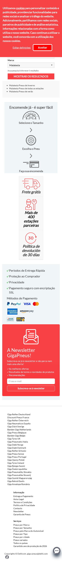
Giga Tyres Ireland (15, 463)
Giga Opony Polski (16, 460)
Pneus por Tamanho (22, 528)
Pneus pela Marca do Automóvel (28, 531)
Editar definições (22, 47)
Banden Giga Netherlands (19, 429)
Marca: (11, 60)
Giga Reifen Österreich (18, 420)
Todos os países (20, 543)
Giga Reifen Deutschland (18, 414)
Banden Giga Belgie (16, 435)
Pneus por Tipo (20, 534)
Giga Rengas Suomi (16, 466)
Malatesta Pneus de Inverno (22, 85)
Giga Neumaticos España (18, 423)
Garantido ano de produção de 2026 (30, 546)
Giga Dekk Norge (15, 444)
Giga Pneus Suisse (15, 454)
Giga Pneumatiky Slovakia (19, 472)
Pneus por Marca (21, 525)
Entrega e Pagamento (23, 496)
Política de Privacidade (24, 505)
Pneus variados (20, 540)
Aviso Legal (18, 499)
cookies (20, 8)
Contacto (17, 508)
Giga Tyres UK (13, 438)
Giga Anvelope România (18, 484)
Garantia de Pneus (21, 514)
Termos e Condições (22, 502)
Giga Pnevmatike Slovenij (19, 475)
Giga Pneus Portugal (16, 457)
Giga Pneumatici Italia (17, 441)
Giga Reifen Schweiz (16, 450)
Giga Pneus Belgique (16, 432)
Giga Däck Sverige (15, 426)
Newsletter (18, 511)
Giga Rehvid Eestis (15, 481)
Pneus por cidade (21, 537)
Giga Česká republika (17, 469)
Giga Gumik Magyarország (19, 478)
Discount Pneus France (18, 417)
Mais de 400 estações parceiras (31, 218)
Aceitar (42, 47)
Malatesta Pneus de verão (21, 91)
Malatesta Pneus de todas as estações (26, 88)
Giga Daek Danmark (16, 447)
